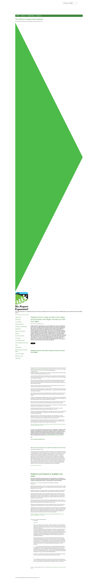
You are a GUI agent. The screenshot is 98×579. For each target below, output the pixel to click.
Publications (18, 328)
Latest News (18, 317)
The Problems (18, 322)
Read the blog (31, 15)
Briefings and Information (21, 326)
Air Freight (17, 338)
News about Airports (54, 567)
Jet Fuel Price (18, 347)
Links (16, 345)
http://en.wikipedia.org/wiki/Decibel (38, 439)
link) (56, 409)
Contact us (38, 15)
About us (23, 15)
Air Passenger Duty (19, 340)
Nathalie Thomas (35, 482)
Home (17, 15)
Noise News (60, 567)
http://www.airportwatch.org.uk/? (52, 434)
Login (39, 577)
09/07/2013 (36, 522)
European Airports (19, 324)
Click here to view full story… (36, 465)
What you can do (19, 356)
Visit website (22, 314)
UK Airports (18, 319)
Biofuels (17, 333)
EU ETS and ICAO (19, 335)
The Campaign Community (21, 342)
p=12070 (61, 434)
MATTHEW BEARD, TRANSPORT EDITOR (39, 370)
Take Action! (18, 358)
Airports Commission (20, 331)
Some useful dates (19, 353)
